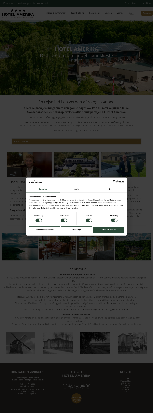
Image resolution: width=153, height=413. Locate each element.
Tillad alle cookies (109, 230)
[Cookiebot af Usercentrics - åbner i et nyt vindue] (114, 181)
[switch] (64, 220)
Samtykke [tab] (43, 189)
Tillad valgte (76, 230)
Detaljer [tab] (76, 189)
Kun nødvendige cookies (44, 230)
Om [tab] (110, 189)
